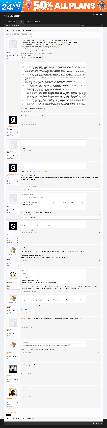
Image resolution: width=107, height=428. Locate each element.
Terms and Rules (98, 426)
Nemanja (30, 36)
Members (28, 21)
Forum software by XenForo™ (17, 426)
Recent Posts (17, 25)
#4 (99, 186)
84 (18, 404)
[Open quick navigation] (99, 30)
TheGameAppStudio (13, 127)
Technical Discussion (17, 36)
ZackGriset (23, 189)
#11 (99, 352)
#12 (99, 374)
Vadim (9, 375)
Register (37, 21)
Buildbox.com (11, 21)
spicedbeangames (13, 281)
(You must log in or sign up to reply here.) (91, 410)
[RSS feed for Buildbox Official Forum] (101, 423)
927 (18, 134)
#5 (99, 215)
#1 (99, 111)
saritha (9, 258)
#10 (99, 327)
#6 (99, 232)
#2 (99, 124)
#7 (99, 260)
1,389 (17, 286)
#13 (99, 397)
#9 (99, 312)
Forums (20, 21)
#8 (99, 291)
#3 (99, 151)
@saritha (23, 318)
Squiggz (9, 398)
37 (18, 263)
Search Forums (9, 25)
